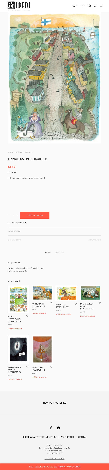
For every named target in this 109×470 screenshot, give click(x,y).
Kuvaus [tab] (48, 252)
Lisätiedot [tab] (60, 252)
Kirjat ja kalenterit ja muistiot (39, 437)
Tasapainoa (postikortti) (38, 369)
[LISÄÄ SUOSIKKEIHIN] (27, 316)
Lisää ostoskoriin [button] (15, 329)
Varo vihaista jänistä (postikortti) (14, 369)
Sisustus (82, 437)
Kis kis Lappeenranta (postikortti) (14, 319)
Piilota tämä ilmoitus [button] (69, 467)
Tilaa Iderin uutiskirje (54, 403)
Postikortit (19, 152)
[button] (74, 5)
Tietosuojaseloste (54, 458)
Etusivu (10, 152)
